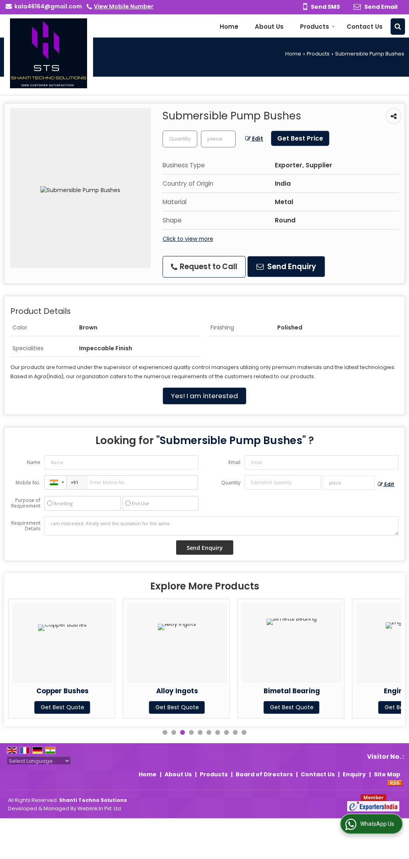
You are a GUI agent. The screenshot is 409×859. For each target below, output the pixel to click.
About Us (269, 26)
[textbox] (218, 139)
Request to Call (207, 267)
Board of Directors (264, 774)
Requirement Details (25, 526)
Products (314, 26)
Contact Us (365, 26)
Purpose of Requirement (25, 503)
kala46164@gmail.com (48, 6)
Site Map (387, 774)
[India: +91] (55, 482)
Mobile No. (28, 482)
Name (33, 462)
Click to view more (188, 239)
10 (244, 732)
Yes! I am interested (204, 396)
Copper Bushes (62, 691)
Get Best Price (300, 138)
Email (234, 462)
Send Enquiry (291, 267)
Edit (257, 139)
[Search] (398, 26)
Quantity (230, 482)
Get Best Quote (62, 707)
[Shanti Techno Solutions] (48, 53)
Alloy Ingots (177, 691)
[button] (123, 6)
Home (229, 26)
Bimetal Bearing (292, 691)
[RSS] (395, 783)
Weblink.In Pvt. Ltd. (99, 808)
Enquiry (354, 774)
